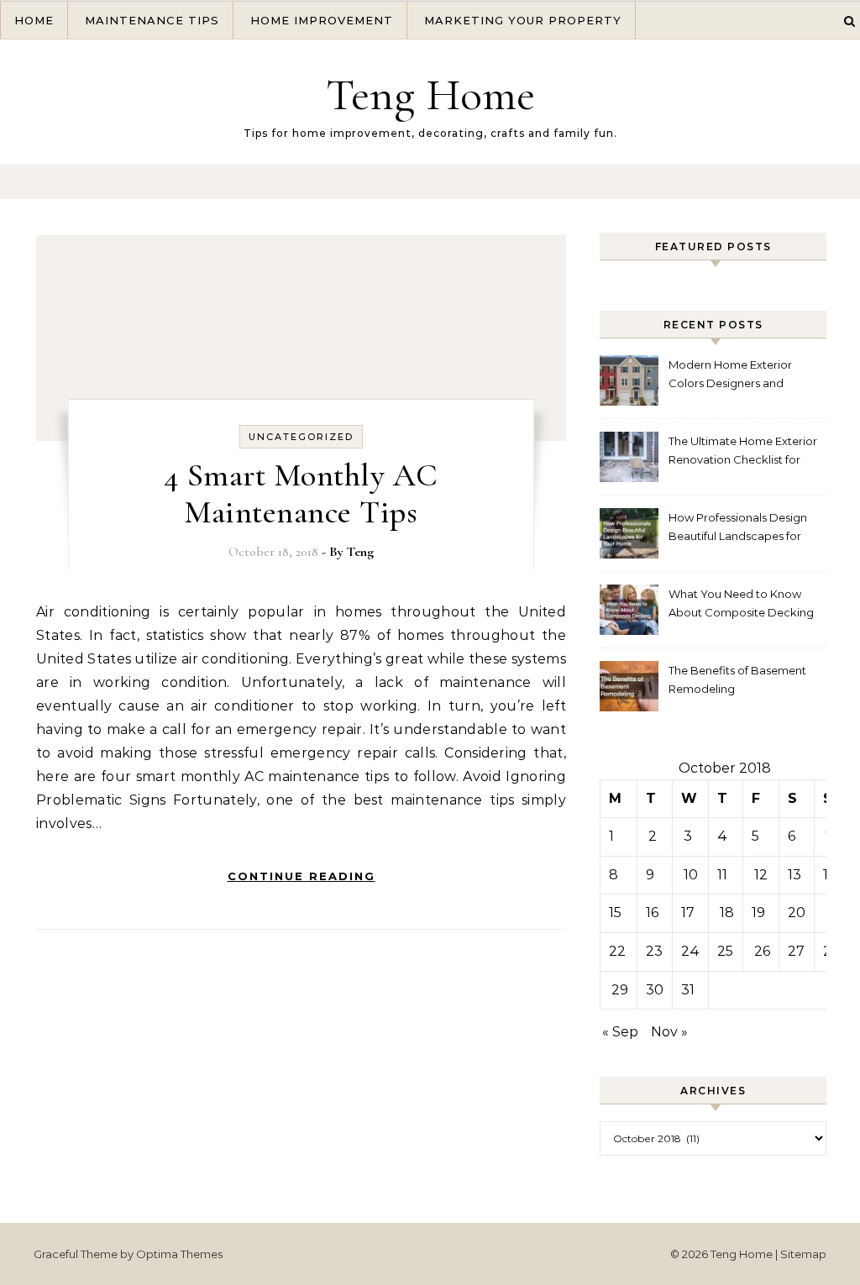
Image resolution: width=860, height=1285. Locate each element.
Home (34, 20)
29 (619, 990)
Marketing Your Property (522, 20)
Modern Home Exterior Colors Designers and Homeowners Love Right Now (735, 376)
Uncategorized (301, 437)
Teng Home (430, 94)
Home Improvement (321, 20)
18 (727, 912)
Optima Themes (179, 1254)
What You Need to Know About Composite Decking (741, 603)
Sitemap (803, 1254)
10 (691, 875)
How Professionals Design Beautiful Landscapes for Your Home (738, 529)
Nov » (669, 1032)
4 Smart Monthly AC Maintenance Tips (301, 494)
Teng (360, 551)
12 (761, 875)
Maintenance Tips (152, 20)
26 (762, 951)
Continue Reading (301, 876)
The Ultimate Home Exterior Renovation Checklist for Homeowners (743, 452)
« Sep (620, 1032)
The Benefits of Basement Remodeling (737, 679)
